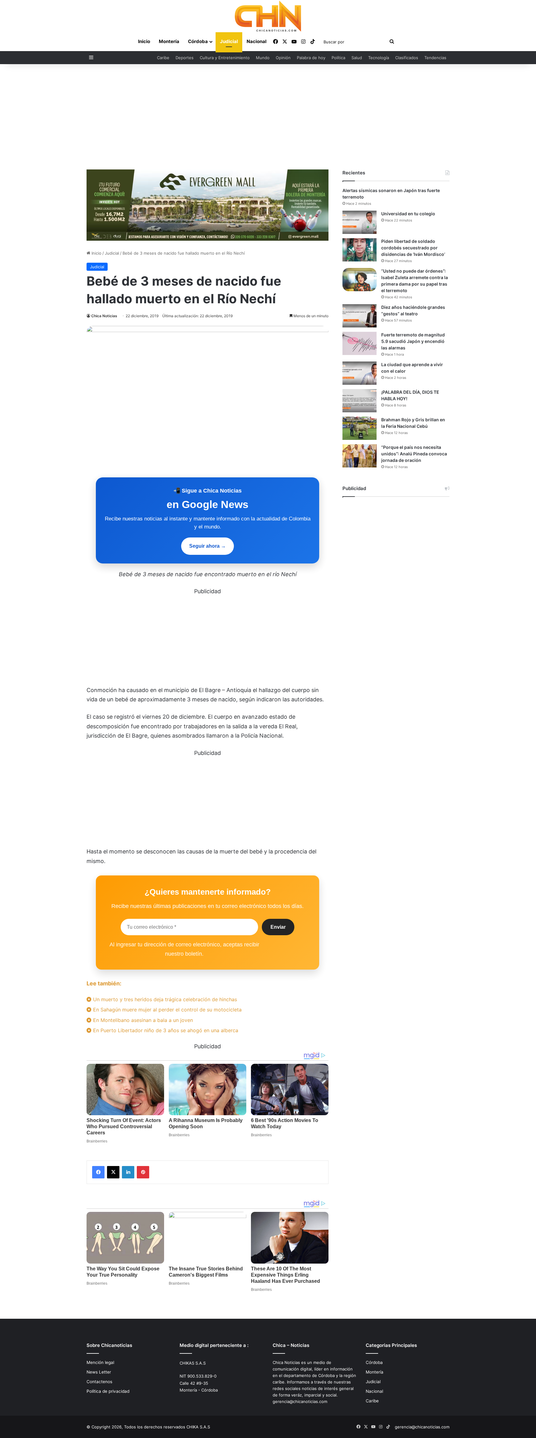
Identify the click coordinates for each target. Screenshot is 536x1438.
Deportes (185, 57)
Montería (169, 41)
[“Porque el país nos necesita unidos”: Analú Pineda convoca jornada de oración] (359, 455)
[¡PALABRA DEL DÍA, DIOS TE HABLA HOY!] (359, 400)
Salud (356, 57)
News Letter (99, 1372)
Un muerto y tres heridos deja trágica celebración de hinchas (164, 999)
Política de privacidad (108, 1391)
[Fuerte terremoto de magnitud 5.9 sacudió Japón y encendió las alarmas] (359, 343)
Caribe (163, 57)
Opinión (283, 57)
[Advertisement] (268, 116)
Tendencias (435, 57)
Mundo (263, 57)
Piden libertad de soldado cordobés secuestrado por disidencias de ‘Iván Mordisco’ (413, 248)
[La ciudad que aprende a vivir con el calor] (359, 373)
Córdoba (198, 41)
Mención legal (100, 1362)
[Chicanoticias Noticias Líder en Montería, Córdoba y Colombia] (268, 16)
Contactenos (99, 1381)
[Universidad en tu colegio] (359, 222)
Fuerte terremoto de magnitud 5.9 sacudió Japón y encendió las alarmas (413, 341)
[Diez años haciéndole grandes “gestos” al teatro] (359, 315)
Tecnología (378, 57)
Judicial (229, 41)
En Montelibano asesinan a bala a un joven (142, 1020)
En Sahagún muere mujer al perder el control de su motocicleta (167, 1009)
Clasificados (406, 57)
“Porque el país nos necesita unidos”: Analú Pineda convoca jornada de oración (414, 454)
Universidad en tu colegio (408, 213)
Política (338, 57)
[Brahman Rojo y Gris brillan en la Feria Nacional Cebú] (359, 428)
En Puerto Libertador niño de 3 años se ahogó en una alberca (165, 1030)
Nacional (256, 41)
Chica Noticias (104, 315)
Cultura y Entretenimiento (225, 57)
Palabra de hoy (311, 57)
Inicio (144, 41)
